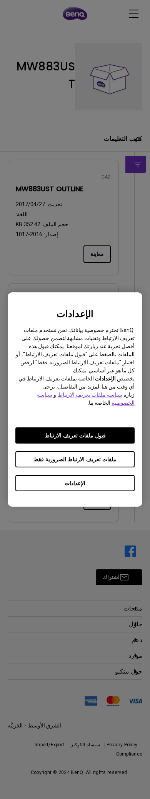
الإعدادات (75, 483)
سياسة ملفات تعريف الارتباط (90, 395)
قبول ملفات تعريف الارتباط (75, 435)
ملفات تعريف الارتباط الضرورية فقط (75, 459)
